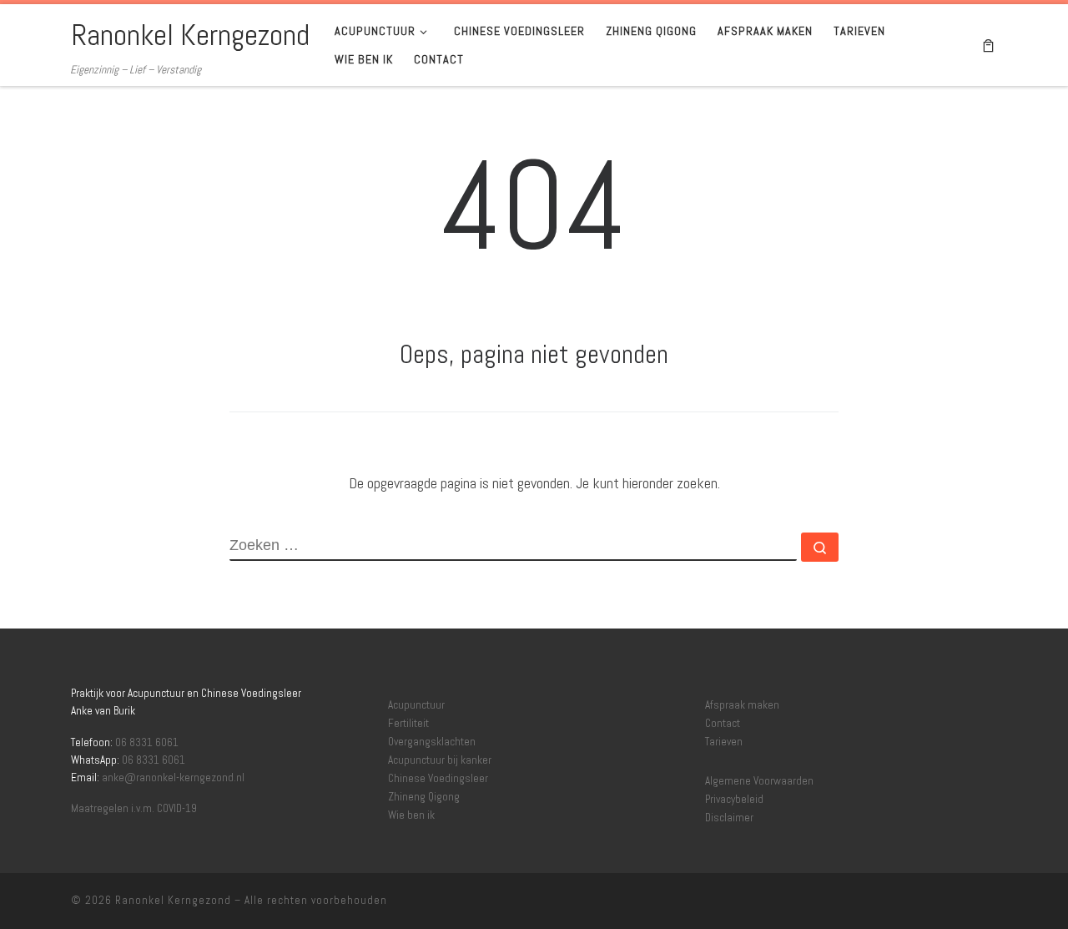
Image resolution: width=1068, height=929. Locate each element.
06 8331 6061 (147, 742)
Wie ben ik (411, 815)
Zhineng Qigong (424, 797)
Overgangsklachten (432, 742)
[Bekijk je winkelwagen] (988, 45)
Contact (722, 724)
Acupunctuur (416, 705)
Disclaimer (729, 818)
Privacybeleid (734, 799)
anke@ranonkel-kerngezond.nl (173, 777)
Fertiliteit (408, 724)
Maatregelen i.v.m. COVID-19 (134, 808)
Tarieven (724, 742)
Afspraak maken (742, 705)
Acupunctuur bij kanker (439, 760)
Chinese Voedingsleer (438, 779)
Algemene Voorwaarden (759, 781)
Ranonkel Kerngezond (173, 900)
